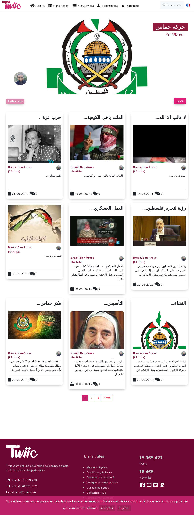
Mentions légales (97, 467)
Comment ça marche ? (100, 477)
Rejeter (124, 508)
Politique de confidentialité (102, 482)
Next (106, 398)
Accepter (107, 508)
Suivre (180, 101)
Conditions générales (99, 472)
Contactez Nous (96, 492)
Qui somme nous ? (98, 487)
